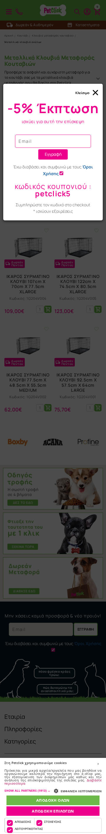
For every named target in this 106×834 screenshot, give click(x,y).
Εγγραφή (53, 154)
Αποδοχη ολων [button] (53, 800)
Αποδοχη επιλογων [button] (53, 811)
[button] (53, 790)
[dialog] (53, 796)
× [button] (98, 764)
